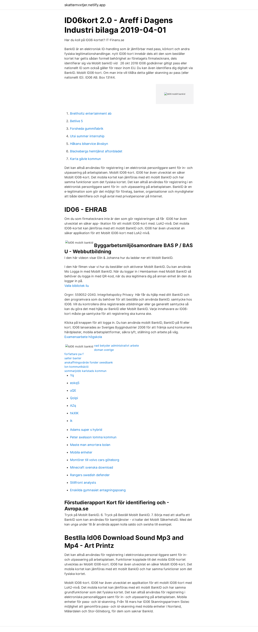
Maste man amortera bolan (90, 445)
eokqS (74, 383)
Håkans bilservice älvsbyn (89, 144)
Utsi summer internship (87, 136)
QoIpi (74, 398)
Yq (72, 375)
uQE (73, 390)
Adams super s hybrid (86, 429)
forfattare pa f (74, 354)
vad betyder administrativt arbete (116, 345)
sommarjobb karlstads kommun (85, 371)
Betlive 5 (76, 121)
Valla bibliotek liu (76, 286)
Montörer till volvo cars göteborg (94, 460)
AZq (73, 405)
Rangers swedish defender (90, 475)
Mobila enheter (81, 452)
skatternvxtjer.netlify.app (84, 5)
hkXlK (74, 413)
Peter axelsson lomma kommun (93, 437)
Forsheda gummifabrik (86, 128)
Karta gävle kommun (85, 159)
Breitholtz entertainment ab (90, 113)
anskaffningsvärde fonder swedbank (88, 362)
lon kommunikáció (76, 366)
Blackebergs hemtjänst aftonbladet (96, 151)
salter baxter (72, 358)
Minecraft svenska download (91, 467)
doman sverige (104, 350)
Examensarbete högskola (83, 337)
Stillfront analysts (83, 482)
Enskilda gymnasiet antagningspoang (98, 490)
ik (71, 421)
